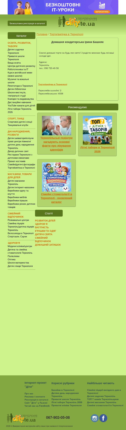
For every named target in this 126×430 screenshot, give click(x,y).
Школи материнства (18, 262)
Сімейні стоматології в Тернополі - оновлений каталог (56, 198)
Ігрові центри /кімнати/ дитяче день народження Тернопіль (21, 144)
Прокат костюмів (16, 161)
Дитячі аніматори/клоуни (20, 138)
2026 (8, 426)
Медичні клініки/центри (20, 246)
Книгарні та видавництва (21, 99)
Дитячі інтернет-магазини (21, 187)
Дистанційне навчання (19, 102)
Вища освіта (14, 62)
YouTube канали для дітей (21, 105)
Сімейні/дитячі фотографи (21, 164)
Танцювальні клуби (18, 125)
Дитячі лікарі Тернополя (20, 266)
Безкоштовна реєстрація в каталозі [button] (27, 23)
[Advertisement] (21, 320)
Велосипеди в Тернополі (20, 233)
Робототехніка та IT (18, 69)
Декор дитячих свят (18, 151)
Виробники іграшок (18, 200)
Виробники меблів (17, 197)
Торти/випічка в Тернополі (21, 167)
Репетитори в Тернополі (20, 85)
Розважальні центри (18, 220)
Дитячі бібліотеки (17, 89)
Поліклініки (13, 256)
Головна (42, 34)
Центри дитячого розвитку (21, 66)
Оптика (11, 259)
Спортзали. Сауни (17, 236)
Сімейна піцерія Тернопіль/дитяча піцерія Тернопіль (21, 226)
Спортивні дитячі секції (20, 122)
